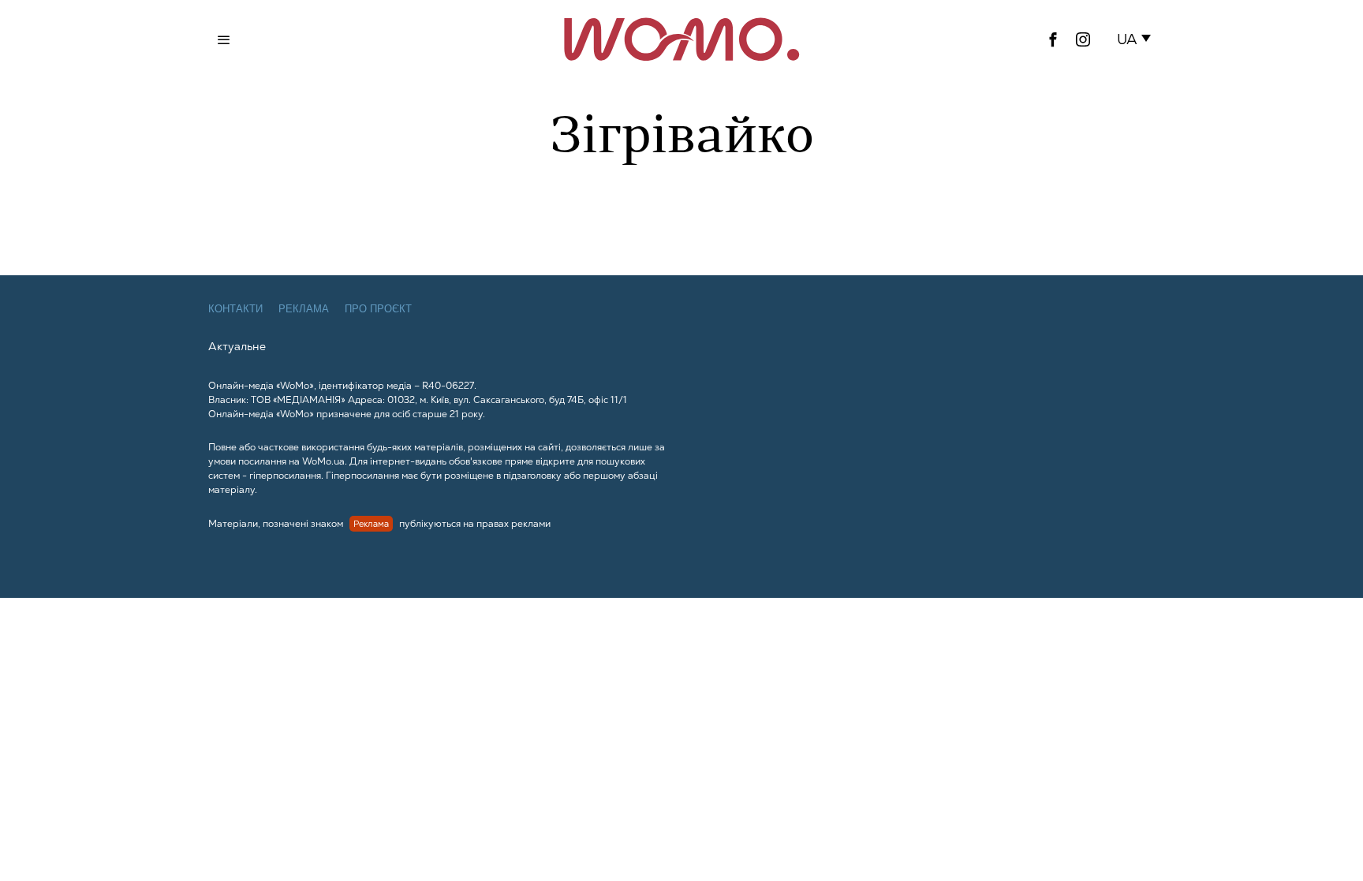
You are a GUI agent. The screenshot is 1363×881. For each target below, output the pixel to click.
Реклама (303, 309)
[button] (1137, 39)
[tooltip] (1053, 39)
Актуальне (237, 346)
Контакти (235, 309)
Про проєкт (378, 309)
